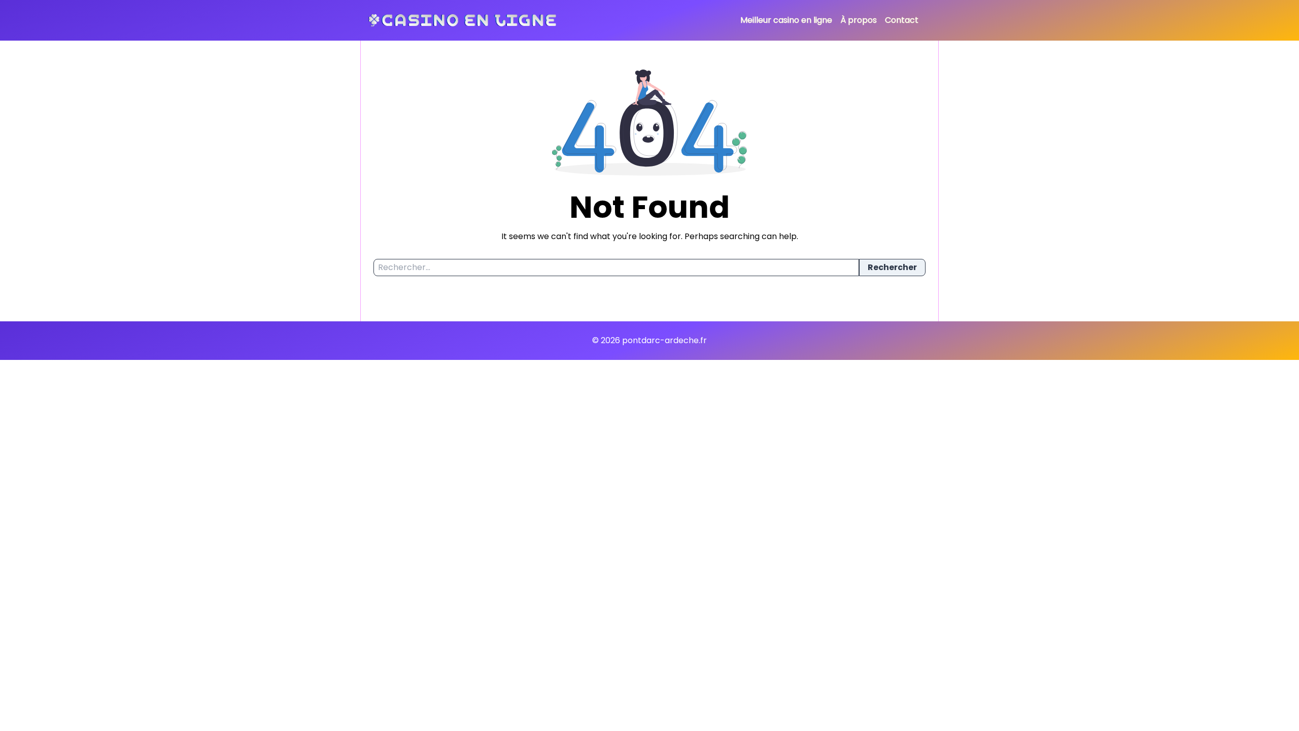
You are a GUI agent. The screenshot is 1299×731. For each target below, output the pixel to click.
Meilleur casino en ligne (786, 20)
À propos (858, 20)
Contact (901, 20)
